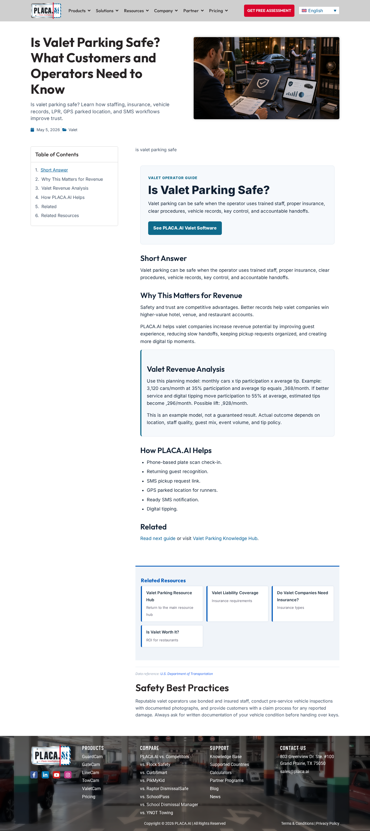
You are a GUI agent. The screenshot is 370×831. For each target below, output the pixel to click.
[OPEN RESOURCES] (147, 10)
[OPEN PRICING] (226, 10)
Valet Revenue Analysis (64, 188)
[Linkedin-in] (45, 774)
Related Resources (60, 215)
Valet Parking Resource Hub (169, 603)
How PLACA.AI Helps (63, 197)
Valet (73, 129)
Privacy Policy (327, 823)
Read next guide (158, 538)
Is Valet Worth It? (162, 636)
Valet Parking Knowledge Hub (225, 538)
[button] (319, 11)
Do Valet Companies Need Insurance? (302, 600)
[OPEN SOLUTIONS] (117, 10)
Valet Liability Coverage (235, 596)
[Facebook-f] (34, 774)
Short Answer (54, 170)
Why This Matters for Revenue (72, 179)
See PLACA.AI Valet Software (185, 228)
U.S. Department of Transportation (186, 674)
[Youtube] (56, 774)
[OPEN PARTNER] (202, 10)
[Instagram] (68, 774)
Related (49, 206)
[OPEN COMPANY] (176, 10)
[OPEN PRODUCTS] (89, 10)
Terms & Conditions (297, 823)
